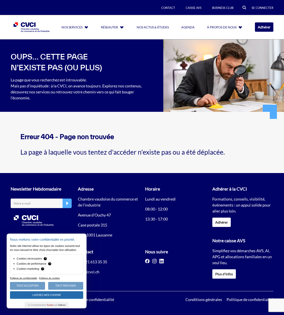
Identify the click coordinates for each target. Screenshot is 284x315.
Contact (168, 8)
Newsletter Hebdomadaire (36, 188)
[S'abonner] (67, 203)
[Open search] (244, 8)
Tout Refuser (65, 285)
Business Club (222, 8)
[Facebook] (147, 261)
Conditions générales (203, 299)
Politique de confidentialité (250, 299)
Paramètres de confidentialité (88, 299)
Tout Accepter (27, 285)
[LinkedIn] (161, 261)
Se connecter (262, 8)
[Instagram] (154, 261)
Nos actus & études (153, 27)
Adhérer (264, 27)
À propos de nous (222, 27)
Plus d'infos (224, 274)
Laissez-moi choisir (46, 295)
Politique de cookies (49, 278)
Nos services (72, 27)
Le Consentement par (46, 305)
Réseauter (109, 27)
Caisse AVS (193, 8)
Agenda (188, 27)
